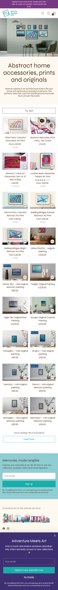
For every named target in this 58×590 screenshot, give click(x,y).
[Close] (55, 535)
